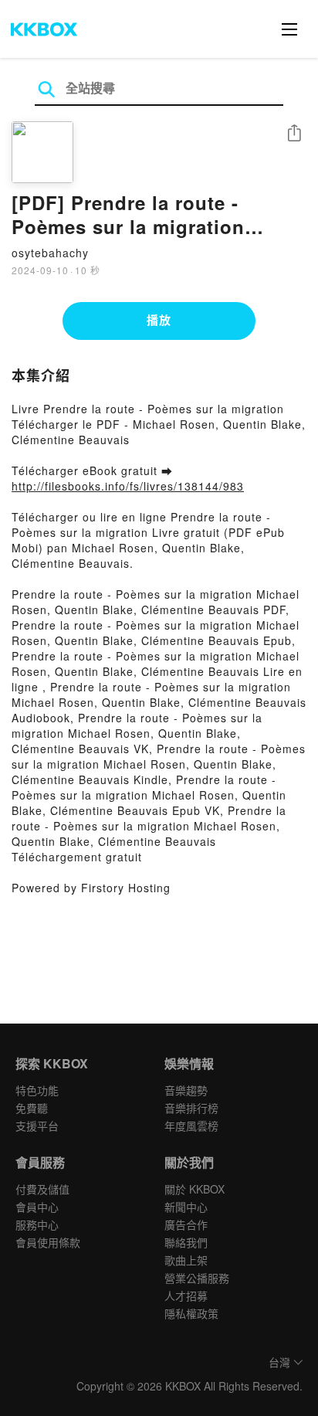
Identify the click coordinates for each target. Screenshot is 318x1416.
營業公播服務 (196, 1277)
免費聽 (31, 1107)
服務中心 (37, 1224)
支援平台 (37, 1125)
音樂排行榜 (191, 1107)
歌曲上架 (186, 1260)
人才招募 (186, 1295)
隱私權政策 (191, 1313)
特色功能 (37, 1090)
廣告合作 (186, 1224)
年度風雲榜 (191, 1125)
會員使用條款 (47, 1242)
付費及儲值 (42, 1189)
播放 (159, 319)
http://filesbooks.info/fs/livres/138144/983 (128, 486)
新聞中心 (186, 1206)
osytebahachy (50, 252)
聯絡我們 (186, 1242)
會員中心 (37, 1206)
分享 (294, 134)
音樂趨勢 (186, 1090)
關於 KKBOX (194, 1189)
